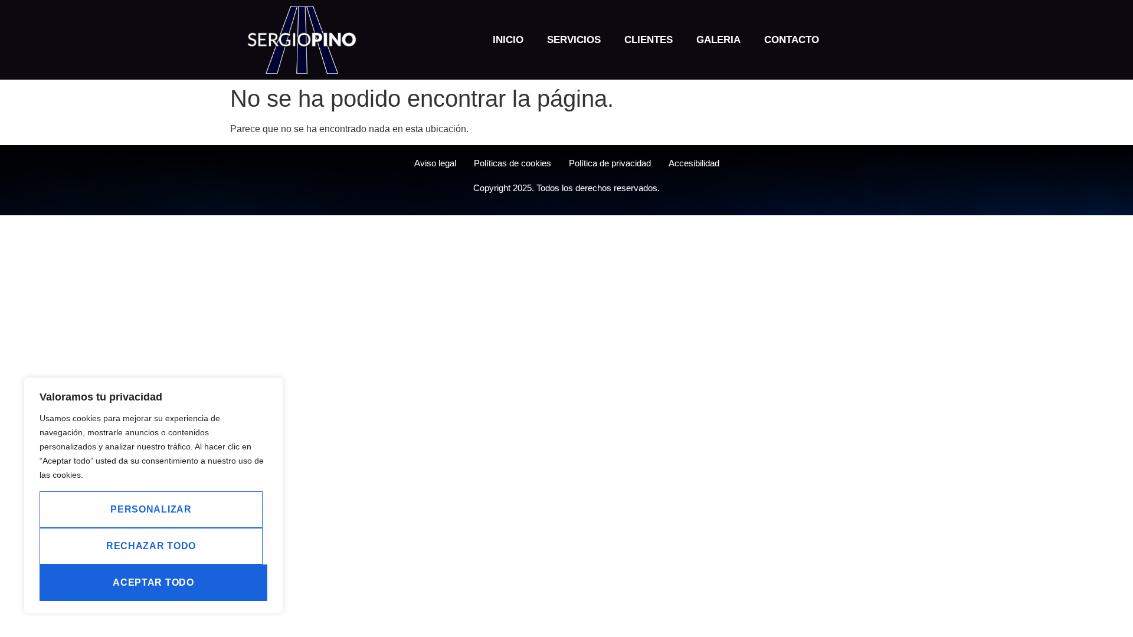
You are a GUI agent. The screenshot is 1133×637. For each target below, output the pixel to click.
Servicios (574, 39)
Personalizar (150, 509)
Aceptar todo (153, 582)
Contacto (791, 39)
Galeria (718, 39)
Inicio (508, 39)
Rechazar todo (151, 546)
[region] (153, 495)
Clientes (648, 39)
